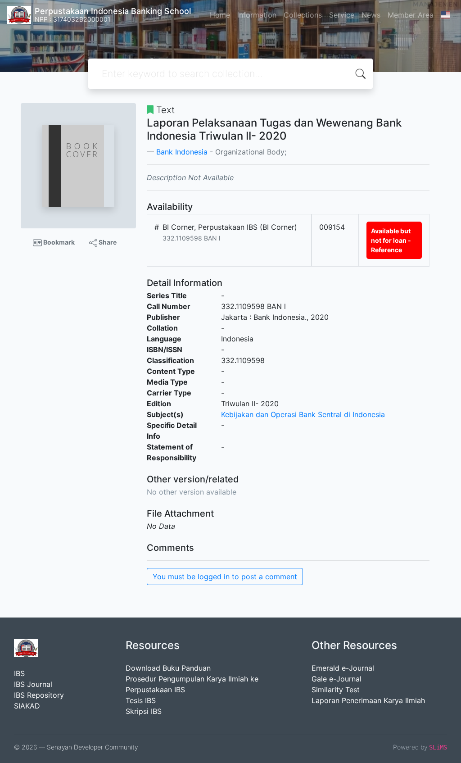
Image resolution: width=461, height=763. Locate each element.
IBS (19, 673)
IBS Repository (39, 694)
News (371, 14)
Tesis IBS (141, 700)
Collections (303, 14)
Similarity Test (336, 689)
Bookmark (58, 242)
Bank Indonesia (182, 151)
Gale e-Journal (337, 678)
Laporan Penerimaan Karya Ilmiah (368, 700)
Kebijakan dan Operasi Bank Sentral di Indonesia (303, 414)
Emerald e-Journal (343, 667)
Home (220, 14)
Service (341, 14)
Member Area (411, 14)
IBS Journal (33, 684)
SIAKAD (27, 705)
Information (256, 14)
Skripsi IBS (144, 711)
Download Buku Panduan (168, 667)
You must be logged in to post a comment (225, 576)
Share (107, 242)
